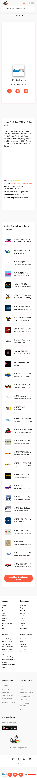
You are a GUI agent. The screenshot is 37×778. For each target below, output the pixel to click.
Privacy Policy (7, 699)
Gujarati (22, 621)
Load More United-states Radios (18, 578)
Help (21, 689)
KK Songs (4, 662)
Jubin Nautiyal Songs (8, 657)
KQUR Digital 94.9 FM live (24, 273)
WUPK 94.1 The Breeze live (25, 418)
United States (16, 183)
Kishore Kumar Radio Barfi (9, 659)
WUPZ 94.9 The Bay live (24, 497)
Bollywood (4, 618)
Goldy (21, 641)
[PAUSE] (18, 91)
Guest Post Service (8, 702)
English (22, 615)
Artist (3, 610)
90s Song (4, 605)
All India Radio (24, 639)
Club (3, 628)
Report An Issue (25, 696)
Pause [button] (17, 91)
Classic (4, 626)
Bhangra (4, 615)
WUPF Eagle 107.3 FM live (25, 385)
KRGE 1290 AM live (22, 250)
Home (13, 16)
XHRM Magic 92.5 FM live (24, 262)
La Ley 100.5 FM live (22, 329)
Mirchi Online (23, 646)
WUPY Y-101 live (21, 485)
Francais (22, 618)
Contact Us (5, 689)
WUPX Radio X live (21, 474)
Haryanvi (22, 623)
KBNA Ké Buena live (22, 318)
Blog (21, 686)
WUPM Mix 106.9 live (23, 430)
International (23, 628)
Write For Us (24, 709)
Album (3, 608)
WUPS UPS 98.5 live (22, 452)
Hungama (23, 644)
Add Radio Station (26, 693)
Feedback (23, 700)
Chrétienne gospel (7, 623)
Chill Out (4, 621)
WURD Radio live (21, 530)
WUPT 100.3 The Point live (25, 463)
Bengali (22, 608)
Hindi (21, 626)
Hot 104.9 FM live (21, 351)
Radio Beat (23, 649)
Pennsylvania (27, 183)
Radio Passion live (21, 362)
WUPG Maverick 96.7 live (24, 396)
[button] (15, 775)
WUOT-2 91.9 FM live (22, 519)
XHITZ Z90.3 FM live (22, 239)
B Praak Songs (6, 644)
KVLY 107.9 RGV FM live (24, 284)
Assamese (23, 605)
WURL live (18, 541)
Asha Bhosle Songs (7, 641)
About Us (5, 686)
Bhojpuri (22, 610)
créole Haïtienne (24, 613)
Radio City (23, 652)
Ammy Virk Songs (7, 639)
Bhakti (3, 613)
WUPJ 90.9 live (20, 407)
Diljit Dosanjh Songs (7, 649)
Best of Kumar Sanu (7, 646)
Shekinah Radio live (22, 340)
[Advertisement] (18, 43)
